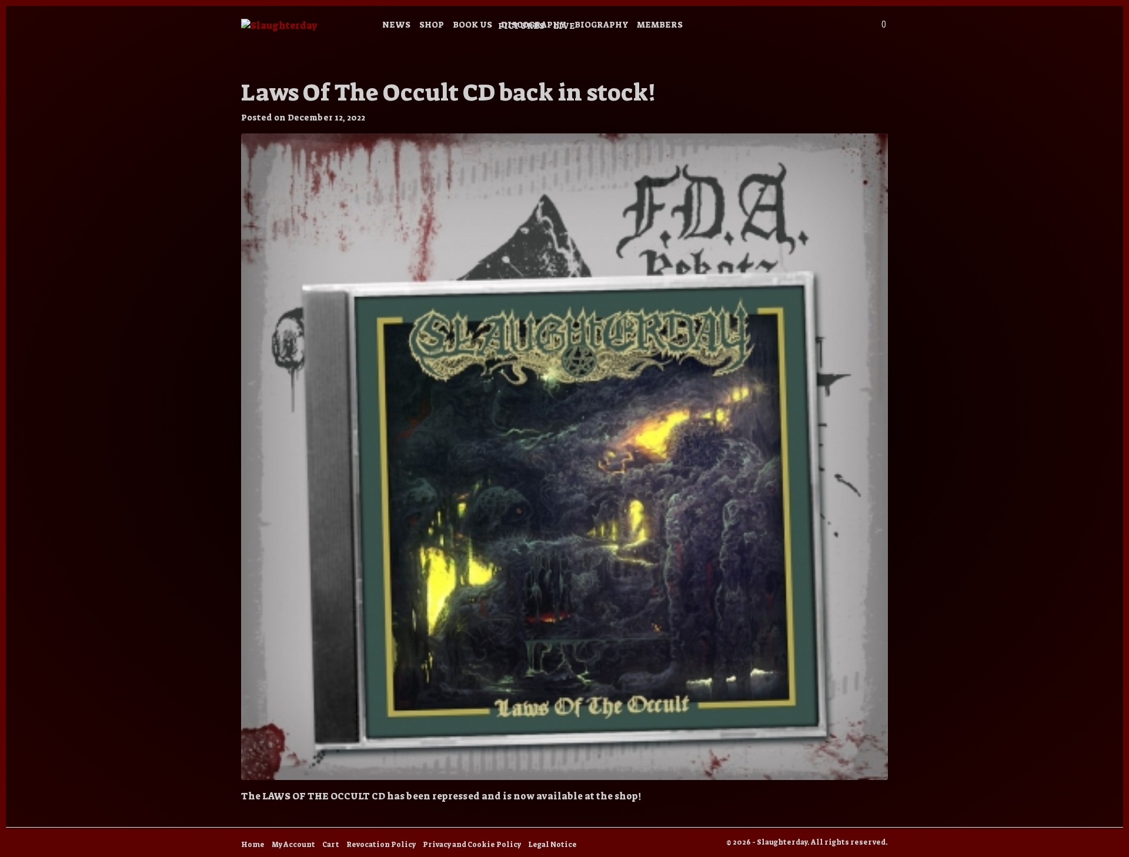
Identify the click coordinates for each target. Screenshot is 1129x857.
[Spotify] (806, 27)
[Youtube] (775, 27)
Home (253, 844)
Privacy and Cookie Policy (472, 844)
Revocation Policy (381, 844)
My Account (293, 844)
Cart (330, 844)
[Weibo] (791, 27)
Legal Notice (552, 844)
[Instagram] (743, 27)
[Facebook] (759, 27)
